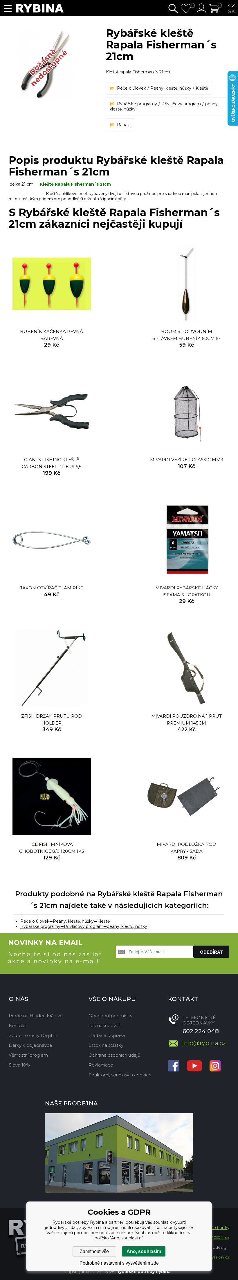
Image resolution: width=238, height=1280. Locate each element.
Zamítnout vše (94, 1251)
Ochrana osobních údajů (114, 1055)
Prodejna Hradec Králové (36, 1015)
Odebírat (211, 952)
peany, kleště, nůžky (127, 926)
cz (231, 5)
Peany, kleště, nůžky (170, 88)
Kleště (202, 88)
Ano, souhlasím (144, 1251)
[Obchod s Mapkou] (119, 1153)
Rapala (124, 124)
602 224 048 (201, 1031)
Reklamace (101, 1065)
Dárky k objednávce (30, 1045)
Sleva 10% (19, 1065)
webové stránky (213, 1227)
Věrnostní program (28, 1055)
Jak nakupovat (104, 1025)
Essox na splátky (106, 1045)
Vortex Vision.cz (213, 1257)
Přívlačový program (181, 103)
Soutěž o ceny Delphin (33, 1035)
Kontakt (17, 1025)
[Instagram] (215, 1066)
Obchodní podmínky (110, 1015)
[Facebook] (173, 1066)
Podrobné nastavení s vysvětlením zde (119, 1263)
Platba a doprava (107, 1035)
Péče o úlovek (131, 88)
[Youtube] (194, 1066)
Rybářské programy (137, 103)
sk (231, 11)
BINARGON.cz (214, 1237)
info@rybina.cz (204, 1043)
